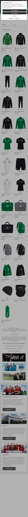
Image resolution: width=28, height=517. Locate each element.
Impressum (17, 18)
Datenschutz (11, 18)
